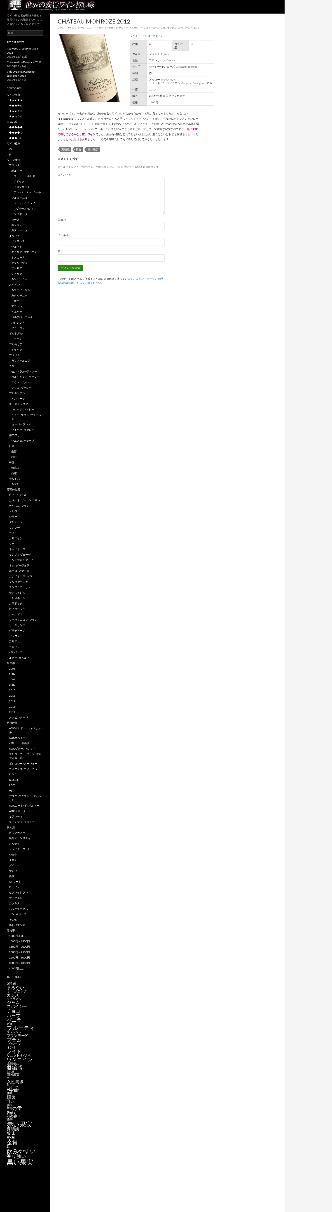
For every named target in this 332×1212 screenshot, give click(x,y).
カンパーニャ (19, 279)
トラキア (16, 349)
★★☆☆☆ (16, 116)
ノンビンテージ (18, 717)
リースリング (17, 625)
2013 (12, 706)
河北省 (15, 467)
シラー (13, 516)
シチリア (16, 273)
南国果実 (13, 1074)
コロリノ (14, 647)
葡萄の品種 (13, 489)
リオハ (15, 301)
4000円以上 (16, 968)
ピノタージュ (17, 609)
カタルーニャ (19, 295)
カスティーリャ (20, 290)
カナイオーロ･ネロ (20, 576)
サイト (62, 251)
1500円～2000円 (184, 27)
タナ (11, 543)
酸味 (11, 1133)
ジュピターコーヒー (21, 849)
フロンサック (167, 27)
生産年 (11, 663)
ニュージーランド (20, 424)
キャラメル (14, 998)
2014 (12, 712)
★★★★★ (16, 100)
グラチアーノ (17, 630)
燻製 (11, 1097)
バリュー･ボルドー (20, 743)
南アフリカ (16, 435)
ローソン (14, 887)
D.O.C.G (14, 779)
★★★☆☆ (16, 111)
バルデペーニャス (22, 317)
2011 (12, 695)
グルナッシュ (17, 522)
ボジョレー (18, 225)
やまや (13, 854)
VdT (11, 790)
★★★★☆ (16, 105)
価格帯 (11, 930)
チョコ (13, 1010)
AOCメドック (17, 811)
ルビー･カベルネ (19, 657)
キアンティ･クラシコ (22, 822)
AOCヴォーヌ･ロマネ (22, 748)
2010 (12, 690)
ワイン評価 (13, 94)
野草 (11, 1137)
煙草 (10, 1093)
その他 (13, 919)
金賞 (12, 1142)
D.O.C (12, 774)
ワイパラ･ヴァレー (22, 429)
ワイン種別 (13, 143)
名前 (62, 219)
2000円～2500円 (19, 952)
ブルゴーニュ (19, 197)
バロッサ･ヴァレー (22, 409)
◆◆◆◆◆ (16, 127)
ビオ (10, 1023)
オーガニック (17, 991)
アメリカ (14, 355)
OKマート (15, 881)
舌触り (12, 1113)
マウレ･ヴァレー (21, 382)
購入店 (11, 827)
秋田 (14, 457)
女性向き (15, 1081)
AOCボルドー (17, 737)
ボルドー (123, 27)
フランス (62, 27)
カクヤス (14, 903)
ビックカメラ (111, 27)
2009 (12, 684)
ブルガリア (16, 344)
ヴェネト (16, 246)
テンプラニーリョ (20, 587)
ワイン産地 (13, 159)
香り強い (16, 1156)
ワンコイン (20, 1059)
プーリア (16, 268)
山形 (14, 451)
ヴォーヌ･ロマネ (26, 208)
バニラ (14, 1020)
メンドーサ (18, 398)
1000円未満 (16, 935)
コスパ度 (12, 121)
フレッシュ (14, 1032)
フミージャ (18, 328)
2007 (12, 674)
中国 (11, 462)
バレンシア (18, 322)
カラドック (16, 603)
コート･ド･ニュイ (24, 203)
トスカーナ (18, 257)
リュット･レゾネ (18, 1055)
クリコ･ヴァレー (21, 387)
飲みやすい (21, 1151)
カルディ (14, 843)
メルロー (98, 27)
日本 (11, 446)
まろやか (15, 987)
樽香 (78, 149)
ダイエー (14, 865)
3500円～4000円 (19, 963)
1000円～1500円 (19, 941)
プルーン (14, 1044)
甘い (10, 1101)
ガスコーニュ (19, 230)
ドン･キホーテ (18, 914)
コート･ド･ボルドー (26, 176)
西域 (14, 473)
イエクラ (16, 311)
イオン (13, 860)
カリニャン (16, 538)
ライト (14, 1051)
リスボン (16, 339)
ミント (11, 1047)
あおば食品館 (17, 925)
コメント (65, 174)
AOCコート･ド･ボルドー (24, 805)
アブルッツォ (19, 263)
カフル (15, 484)
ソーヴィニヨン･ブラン (23, 619)
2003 (12, 668)
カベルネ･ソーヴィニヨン (81, 27)
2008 (12, 679)
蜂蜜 (10, 1119)
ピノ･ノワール (18, 495)
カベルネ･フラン (19, 505)
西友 (11, 876)
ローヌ (15, 219)
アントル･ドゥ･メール (27, 192)
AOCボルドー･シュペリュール (144, 27)
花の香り (13, 1116)
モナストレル (17, 592)
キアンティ (16, 816)
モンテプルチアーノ (21, 560)
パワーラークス (18, 908)
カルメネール (17, 598)
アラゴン (16, 306)
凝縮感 (65, 149)
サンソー (14, 527)
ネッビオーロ (17, 549)
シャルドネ (16, 614)
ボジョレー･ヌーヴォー (23, 763)
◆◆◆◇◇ (16, 138)
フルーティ (21, 1028)
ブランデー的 (17, 1035)
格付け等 (12, 722)
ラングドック (19, 214)
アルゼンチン (17, 393)
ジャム (13, 1002)
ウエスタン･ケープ (22, 440)
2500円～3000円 (19, 957)
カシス (13, 994)
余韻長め (13, 1063)
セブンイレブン (18, 892)
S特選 (11, 983)
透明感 (13, 1129)
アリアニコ (16, 641)
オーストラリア (18, 404)
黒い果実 (93, 149)
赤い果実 (19, 1124)
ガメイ (13, 533)
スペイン (14, 284)
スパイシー (17, 1006)
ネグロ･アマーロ (19, 571)
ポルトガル (16, 333)
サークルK (15, 898)
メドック (19, 181)
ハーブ (13, 1015)
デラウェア (16, 636)
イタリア (14, 235)
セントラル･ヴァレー (24, 371)
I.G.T (12, 785)
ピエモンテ (18, 241)
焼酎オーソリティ (20, 838)
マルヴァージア (18, 581)
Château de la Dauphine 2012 (24, 62)
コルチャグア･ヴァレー (25, 377)
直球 (9, 1104)
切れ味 (10, 1071)
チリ (11, 366)
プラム (14, 1039)
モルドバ (14, 478)
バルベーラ (16, 652)
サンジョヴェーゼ (20, 554)
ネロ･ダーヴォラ (19, 565)
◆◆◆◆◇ (16, 132)
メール (63, 235)
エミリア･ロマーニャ (24, 252)
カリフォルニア (20, 360)
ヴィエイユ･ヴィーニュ (23, 769)
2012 (196, 27)
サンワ (13, 870)
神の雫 (14, 1108)
